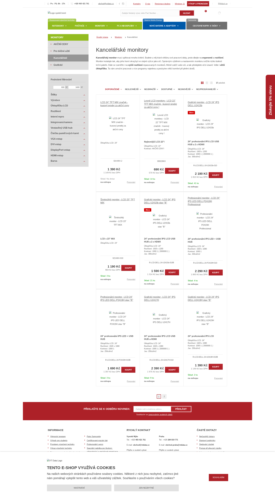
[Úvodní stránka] (57, 13)
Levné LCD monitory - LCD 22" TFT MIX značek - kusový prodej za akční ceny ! (160, 104)
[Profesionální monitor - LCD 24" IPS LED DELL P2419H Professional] (205, 221)
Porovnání (131, 182)
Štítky (54, 94)
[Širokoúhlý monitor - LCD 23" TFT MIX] (117, 221)
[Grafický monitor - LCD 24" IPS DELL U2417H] (161, 318)
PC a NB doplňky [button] (125, 26)
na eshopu (105, 182)
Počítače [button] (79, 26)
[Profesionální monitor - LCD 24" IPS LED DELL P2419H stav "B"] (117, 318)
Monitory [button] (100, 26)
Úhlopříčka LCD (59, 105)
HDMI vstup (57, 155)
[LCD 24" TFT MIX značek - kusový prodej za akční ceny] (117, 124)
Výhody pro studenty (58, 440)
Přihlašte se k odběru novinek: (107, 408)
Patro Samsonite (94, 436)
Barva (54, 161)
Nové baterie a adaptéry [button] (163, 26)
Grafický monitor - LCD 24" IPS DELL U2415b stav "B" (159, 201)
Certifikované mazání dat (97, 440)
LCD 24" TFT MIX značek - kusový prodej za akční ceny (114, 104)
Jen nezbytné (146, 488)
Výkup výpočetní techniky (61, 448)
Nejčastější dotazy (207, 436)
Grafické (58, 65)
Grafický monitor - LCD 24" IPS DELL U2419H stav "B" (203, 298)
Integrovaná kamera (61, 122)
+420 (138, 440)
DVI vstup (56, 144)
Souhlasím (218, 477)
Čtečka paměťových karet (65, 133)
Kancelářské (60, 58)
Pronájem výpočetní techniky (62, 444)
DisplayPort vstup (60, 150)
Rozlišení (56, 111)
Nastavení (79, 488)
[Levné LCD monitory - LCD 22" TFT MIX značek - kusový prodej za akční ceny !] (161, 124)
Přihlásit (181, 409)
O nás (147, 4)
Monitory (57, 37)
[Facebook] (119, 4)
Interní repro (57, 116)
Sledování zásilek (206, 444)
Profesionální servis (95, 444)
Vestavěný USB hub (61, 128)
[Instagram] (123, 4)
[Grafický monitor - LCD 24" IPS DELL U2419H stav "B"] (205, 318)
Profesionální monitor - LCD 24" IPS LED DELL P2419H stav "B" (116, 298)
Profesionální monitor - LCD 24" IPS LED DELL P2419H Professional (204, 201)
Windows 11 (180, 4)
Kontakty (137, 4)
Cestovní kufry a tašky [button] (205, 26)
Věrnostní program (58, 436)
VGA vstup (56, 139)
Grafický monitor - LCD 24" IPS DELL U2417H (159, 298)
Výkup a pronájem (198, 4)
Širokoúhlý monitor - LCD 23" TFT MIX (117, 201)
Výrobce (55, 100)
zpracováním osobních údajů (160, 414)
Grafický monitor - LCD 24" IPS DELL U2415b (203, 104)
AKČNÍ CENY (61, 44)
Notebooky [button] (58, 26)
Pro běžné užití (62, 51)
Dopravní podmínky (207, 440)
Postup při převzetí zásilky (210, 448)
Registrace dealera (162, 4)
